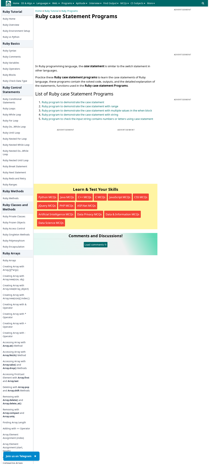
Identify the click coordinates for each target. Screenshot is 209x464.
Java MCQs (67, 197)
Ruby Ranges (10, 184)
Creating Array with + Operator (14, 325)
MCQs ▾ (124, 3)
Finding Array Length (14, 422)
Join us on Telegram (19, 456)
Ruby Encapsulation (13, 246)
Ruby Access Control (14, 228)
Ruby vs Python (11, 36)
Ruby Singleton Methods (16, 234)
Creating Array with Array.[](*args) (13, 268)
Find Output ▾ (110, 3)
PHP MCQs (66, 205)
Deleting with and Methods (16, 389)
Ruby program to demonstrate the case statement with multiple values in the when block (97, 110)
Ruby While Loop (12, 114)
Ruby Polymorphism (14, 240)
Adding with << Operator (16, 428)
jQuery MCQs (47, 205)
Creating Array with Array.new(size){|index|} (16, 296)
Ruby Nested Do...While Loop (15, 152)
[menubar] (84, 3)
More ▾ (151, 3)
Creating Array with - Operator (14, 334)
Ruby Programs (69, 10)
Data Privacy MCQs (89, 214)
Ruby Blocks (9, 74)
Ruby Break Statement (15, 166)
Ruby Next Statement (14, 172)
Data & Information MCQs (122, 214)
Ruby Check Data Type (15, 80)
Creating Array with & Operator (14, 306)
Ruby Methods (11, 198)
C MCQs (100, 197)
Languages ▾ (43, 3)
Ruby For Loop (10, 120)
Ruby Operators (11, 68)
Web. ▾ (56, 3)
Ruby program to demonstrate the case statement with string (80, 114)
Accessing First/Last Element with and (16, 378)
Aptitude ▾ (81, 3)
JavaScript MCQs (119, 197)
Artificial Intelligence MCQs (56, 214)
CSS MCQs (140, 197)
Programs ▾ (68, 3)
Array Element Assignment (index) (13, 436)
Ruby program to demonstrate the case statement (73, 102)
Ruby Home (9, 18)
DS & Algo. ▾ (27, 3)
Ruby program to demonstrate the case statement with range (80, 106)
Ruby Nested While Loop (16, 144)
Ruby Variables (11, 62)
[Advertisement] (59, 40)
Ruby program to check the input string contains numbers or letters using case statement (97, 119)
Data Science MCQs (51, 223)
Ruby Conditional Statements (12, 100)
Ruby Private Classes (14, 216)
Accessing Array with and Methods (15, 365)
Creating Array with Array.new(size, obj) (13, 277)
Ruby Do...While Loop (14, 126)
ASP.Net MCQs (86, 205)
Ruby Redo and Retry (14, 178)
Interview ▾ (95, 3)
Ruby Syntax (9, 50)
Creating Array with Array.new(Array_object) (16, 287)
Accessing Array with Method (14, 344)
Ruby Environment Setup (16, 30)
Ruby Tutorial (52, 10)
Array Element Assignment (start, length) (13, 447)
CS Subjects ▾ (138, 3)
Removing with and (13, 400)
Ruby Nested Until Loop (16, 160)
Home (16, 3)
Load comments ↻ (96, 244)
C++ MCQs (84, 197)
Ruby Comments (12, 56)
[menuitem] (16, 3)
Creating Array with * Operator (14, 315)
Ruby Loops (9, 108)
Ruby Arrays (9, 260)
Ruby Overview (11, 24)
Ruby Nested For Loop (15, 138)
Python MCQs (47, 197)
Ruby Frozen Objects (14, 222)
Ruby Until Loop (11, 132)
